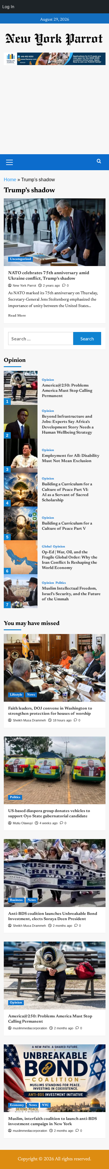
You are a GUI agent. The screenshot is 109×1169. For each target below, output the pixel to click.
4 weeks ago (49, 823)
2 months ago (62, 925)
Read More (17, 315)
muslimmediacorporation (30, 1028)
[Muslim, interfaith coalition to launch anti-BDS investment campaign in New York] (55, 1078)
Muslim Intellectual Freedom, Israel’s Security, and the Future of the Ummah (71, 594)
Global (46, 546)
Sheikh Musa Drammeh (29, 720)
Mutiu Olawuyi (23, 823)
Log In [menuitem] (8, 6)
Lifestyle (16, 694)
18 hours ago (62, 720)
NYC (45, 1105)
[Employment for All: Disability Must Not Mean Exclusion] (21, 456)
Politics (61, 583)
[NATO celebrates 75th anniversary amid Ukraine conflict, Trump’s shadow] (55, 232)
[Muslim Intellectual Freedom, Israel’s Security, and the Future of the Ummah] (21, 591)
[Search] (99, 161)
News (31, 694)
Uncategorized (20, 259)
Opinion (48, 380)
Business (16, 900)
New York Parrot (24, 285)
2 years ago (51, 285)
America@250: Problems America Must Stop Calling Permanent (67, 391)
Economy (17, 1105)
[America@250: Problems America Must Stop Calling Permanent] (21, 388)
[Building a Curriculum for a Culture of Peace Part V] (21, 523)
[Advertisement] (54, 115)
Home (10, 179)
